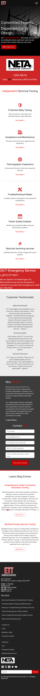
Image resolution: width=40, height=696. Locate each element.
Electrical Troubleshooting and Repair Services (18, 608)
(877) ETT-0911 (10, 275)
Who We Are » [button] (9, 47)
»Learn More (11, 420)
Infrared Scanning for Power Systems (15, 611)
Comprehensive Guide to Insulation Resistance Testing (20, 486)
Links (3, 629)
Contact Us (5, 625)
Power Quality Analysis (20, 221)
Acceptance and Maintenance (20, 137)
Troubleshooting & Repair (20, 194)
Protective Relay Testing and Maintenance (16, 604)
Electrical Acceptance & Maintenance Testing (17, 600)
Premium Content (8, 636)
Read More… (20, 515)
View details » (20, 120)
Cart (3, 646)
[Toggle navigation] (36, 3)
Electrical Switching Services (20, 248)
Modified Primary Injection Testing (20, 524)
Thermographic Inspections (20, 164)
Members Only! (7, 632)
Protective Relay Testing (20, 110)
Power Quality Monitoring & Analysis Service (17, 615)
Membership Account (9, 653)
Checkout (5, 642)
